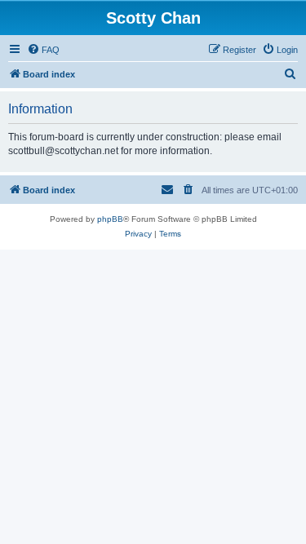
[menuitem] (43, 50)
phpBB (110, 219)
